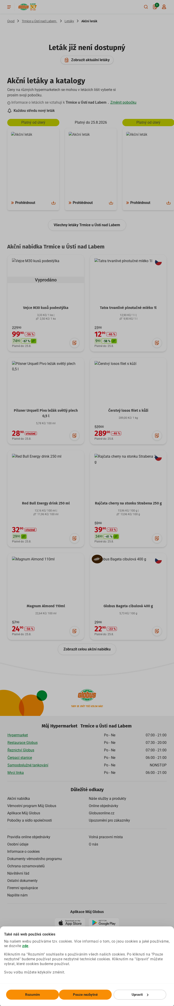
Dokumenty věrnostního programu (34, 859)
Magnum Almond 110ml (46, 606)
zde (25, 946)
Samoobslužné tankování (27, 765)
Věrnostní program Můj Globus (31, 806)
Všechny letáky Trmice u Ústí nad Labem (87, 225)
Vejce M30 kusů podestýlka (45, 308)
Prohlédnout (25, 203)
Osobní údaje (17, 844)
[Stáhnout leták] (53, 203)
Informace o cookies (23, 851)
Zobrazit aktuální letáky (90, 60)
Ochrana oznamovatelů (26, 866)
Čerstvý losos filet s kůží (128, 410)
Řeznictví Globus (20, 750)
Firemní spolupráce (22, 888)
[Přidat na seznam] (75, 343)
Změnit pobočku (123, 102)
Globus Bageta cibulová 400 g (128, 606)
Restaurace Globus (22, 742)
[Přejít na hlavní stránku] (23, 6)
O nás (93, 844)
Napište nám (17, 895)
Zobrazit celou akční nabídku (87, 649)
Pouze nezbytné (85, 995)
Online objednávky (103, 806)
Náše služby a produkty (107, 798)
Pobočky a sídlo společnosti (29, 820)
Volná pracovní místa (106, 837)
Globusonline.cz (101, 813)
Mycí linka (15, 772)
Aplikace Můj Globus (23, 813)
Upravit (137, 995)
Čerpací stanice (19, 757)
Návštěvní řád (18, 873)
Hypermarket (17, 735)
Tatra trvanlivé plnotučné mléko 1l (128, 308)
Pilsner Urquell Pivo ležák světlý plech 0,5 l (46, 413)
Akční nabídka (18, 798)
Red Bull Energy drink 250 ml (46, 503)
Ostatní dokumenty (22, 880)
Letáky (69, 21)
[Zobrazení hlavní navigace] (9, 7)
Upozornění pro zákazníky (109, 820)
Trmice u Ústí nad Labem (39, 21)
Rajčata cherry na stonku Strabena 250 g (128, 503)
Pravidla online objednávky (28, 837)
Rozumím (32, 995)
